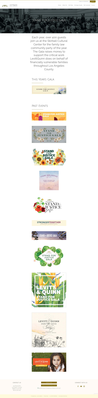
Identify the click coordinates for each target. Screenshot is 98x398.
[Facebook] (78, 386)
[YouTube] (81, 386)
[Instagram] (84, 386)
